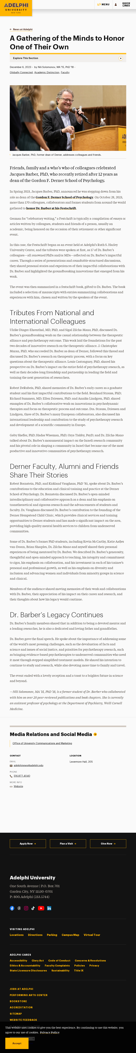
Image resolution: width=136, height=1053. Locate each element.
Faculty (65, 72)
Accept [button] (16, 1043)
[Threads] (19, 908)
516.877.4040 (22, 776)
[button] (104, 4)
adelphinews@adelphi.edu (28, 765)
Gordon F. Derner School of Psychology (64, 197)
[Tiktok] (33, 908)
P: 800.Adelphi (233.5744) (29, 897)
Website (18, 786)
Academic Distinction (46, 72)
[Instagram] (26, 908)
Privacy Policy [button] (50, 1032)
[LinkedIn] (49, 908)
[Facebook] (12, 908)
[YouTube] (41, 908)
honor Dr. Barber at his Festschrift (51, 208)
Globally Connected (21, 72)
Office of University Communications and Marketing (42, 743)
